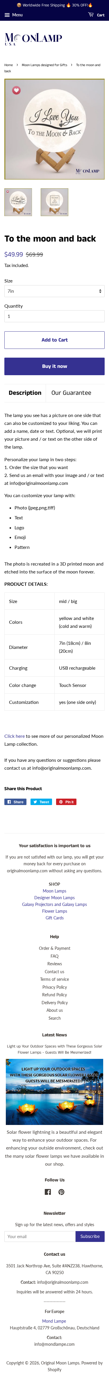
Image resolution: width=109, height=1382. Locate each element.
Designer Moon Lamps (54, 897)
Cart (100, 15)
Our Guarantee (71, 393)
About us (55, 1010)
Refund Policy (54, 994)
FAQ (54, 956)
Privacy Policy (54, 987)
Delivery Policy (55, 1002)
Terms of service (54, 979)
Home (8, 65)
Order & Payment (54, 948)
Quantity (13, 306)
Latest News (54, 1035)
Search (55, 1018)
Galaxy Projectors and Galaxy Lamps (54, 904)
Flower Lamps (54, 911)
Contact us (54, 971)
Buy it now (54, 366)
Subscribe (90, 1236)
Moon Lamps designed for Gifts (44, 65)
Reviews (54, 963)
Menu (17, 14)
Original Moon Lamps (60, 1363)
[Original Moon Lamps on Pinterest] (61, 1193)
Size (8, 280)
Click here (14, 736)
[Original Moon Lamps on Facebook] (47, 1193)
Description (25, 393)
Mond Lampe (54, 1321)
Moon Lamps (54, 891)
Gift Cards (55, 918)
